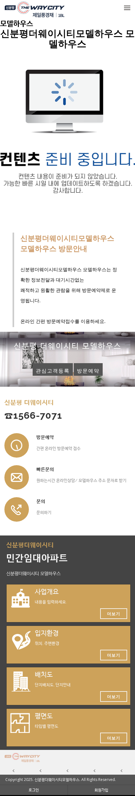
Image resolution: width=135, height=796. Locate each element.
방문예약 (88, 371)
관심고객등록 (53, 371)
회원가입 (101, 790)
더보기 (113, 613)
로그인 (34, 790)
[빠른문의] (16, 477)
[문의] (16, 509)
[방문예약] (16, 445)
